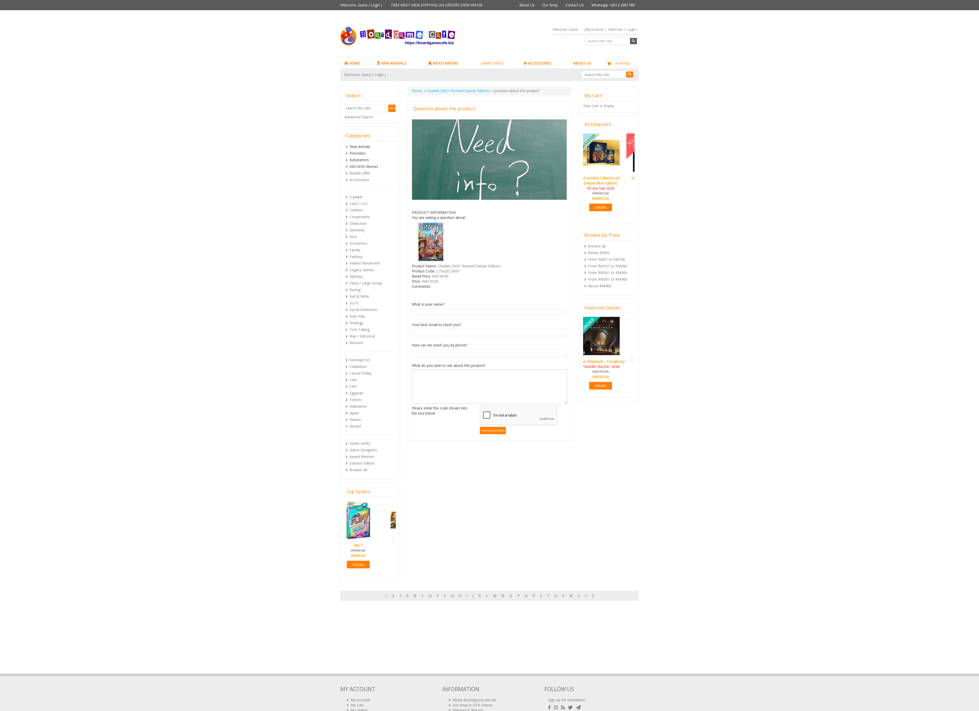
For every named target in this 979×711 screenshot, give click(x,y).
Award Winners (362, 456)
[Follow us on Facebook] (550, 707)
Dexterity (357, 230)
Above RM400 (599, 280)
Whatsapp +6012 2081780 (613, 5)
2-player (356, 196)
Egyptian (357, 393)
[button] (348, 538)
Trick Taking (359, 329)
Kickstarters (359, 159)
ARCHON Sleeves (364, 166)
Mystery (356, 276)
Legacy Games (362, 269)
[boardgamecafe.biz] (412, 36)
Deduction (358, 223)
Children (356, 210)
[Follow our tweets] (571, 707)
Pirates (355, 419)
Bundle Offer (360, 173)
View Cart (615, 29)
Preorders (358, 153)
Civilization (358, 366)
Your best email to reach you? (436, 324)
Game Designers (363, 449)
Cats (353, 379)
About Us (527, 5)
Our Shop (550, 5)
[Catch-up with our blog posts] (564, 707)
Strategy (356, 322)
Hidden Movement (365, 263)
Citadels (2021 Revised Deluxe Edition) (458, 90)
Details (370, 564)
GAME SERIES (492, 63)
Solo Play (357, 316)
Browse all (358, 469)
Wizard (355, 426)
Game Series (360, 443)
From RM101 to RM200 (607, 260)
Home (416, 90)
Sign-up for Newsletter (566, 699)
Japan (354, 412)
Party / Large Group (366, 283)
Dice (353, 236)
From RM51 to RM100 (606, 254)
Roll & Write (359, 296)
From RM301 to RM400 (607, 274)
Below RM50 (598, 247)
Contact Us (574, 5)
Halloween (358, 406)
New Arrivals (360, 146)
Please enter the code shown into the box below (439, 411)
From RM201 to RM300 (607, 267)
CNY (353, 386)
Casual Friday (360, 373)
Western (356, 342)
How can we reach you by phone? (439, 345)
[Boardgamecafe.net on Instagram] (557, 707)
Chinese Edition (362, 463)
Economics (359, 243)
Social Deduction (363, 309)
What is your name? (428, 304)
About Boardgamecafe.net (474, 699)
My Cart (357, 705)
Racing (355, 289)
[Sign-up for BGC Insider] (578, 707)
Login (375, 5)
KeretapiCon (360, 359)
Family (355, 249)
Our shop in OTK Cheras (473, 705)
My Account (594, 29)
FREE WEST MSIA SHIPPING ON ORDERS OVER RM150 (436, 5)
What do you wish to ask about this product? (448, 365)
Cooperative (360, 216)
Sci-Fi (354, 303)
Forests (356, 399)
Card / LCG (358, 203)
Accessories (359, 179)
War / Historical (362, 336)
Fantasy (356, 256)
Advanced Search (358, 117)
